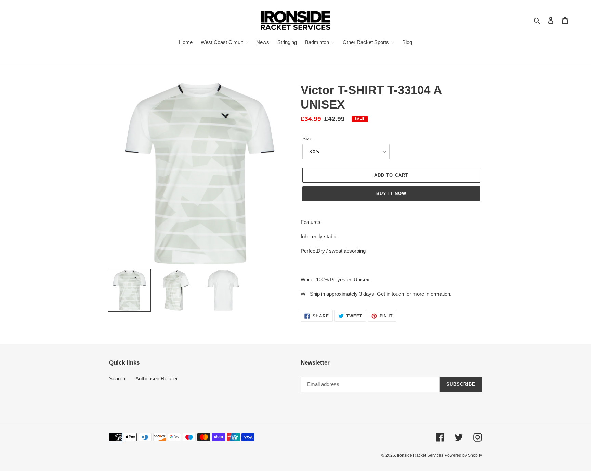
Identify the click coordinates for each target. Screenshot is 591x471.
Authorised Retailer (156, 378)
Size (307, 138)
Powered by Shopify (463, 455)
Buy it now (391, 193)
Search (117, 378)
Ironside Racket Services (420, 455)
